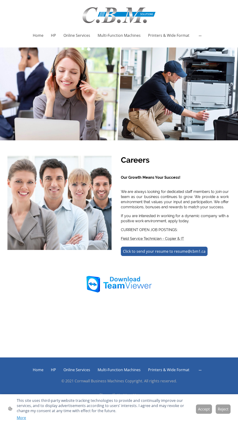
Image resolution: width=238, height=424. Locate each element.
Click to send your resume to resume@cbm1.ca (164, 251)
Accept (204, 409)
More (21, 417)
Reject (223, 409)
